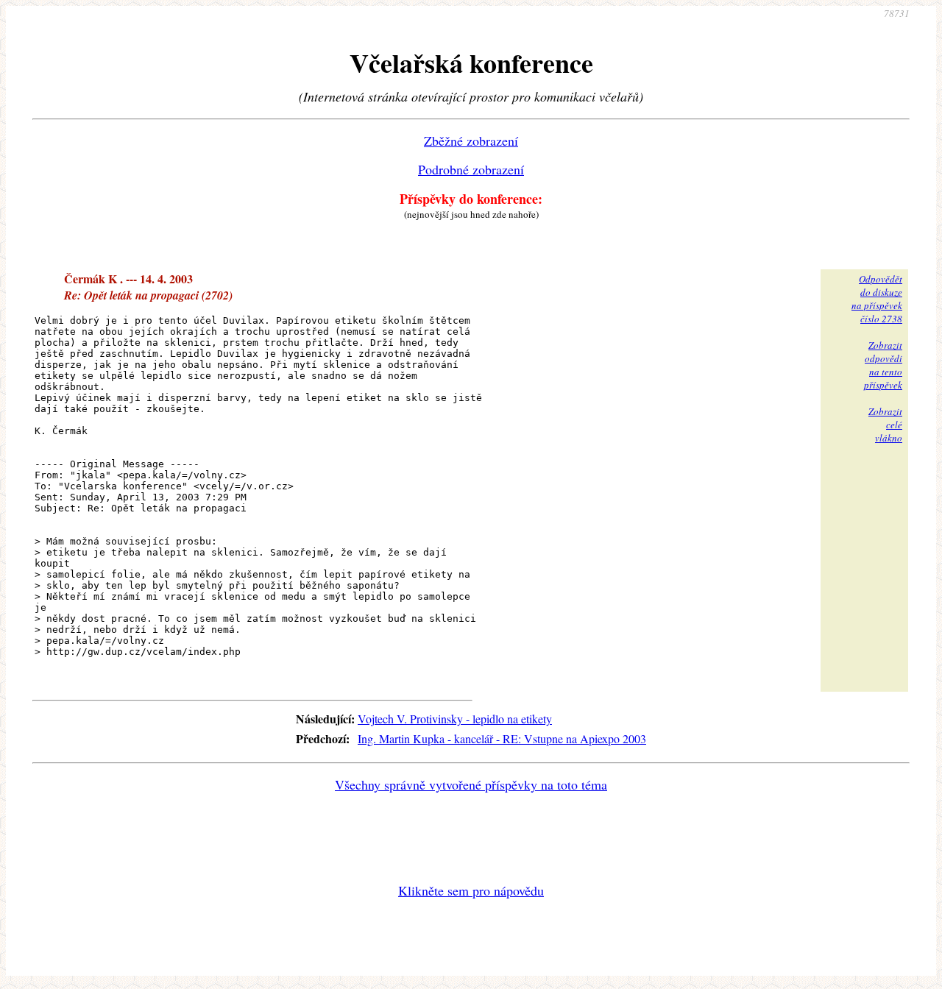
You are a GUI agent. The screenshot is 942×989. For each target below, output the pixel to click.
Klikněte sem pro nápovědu (471, 890)
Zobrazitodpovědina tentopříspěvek (883, 364)
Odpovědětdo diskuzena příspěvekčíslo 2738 (876, 298)
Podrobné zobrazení (471, 169)
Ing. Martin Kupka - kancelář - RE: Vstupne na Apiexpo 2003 (502, 738)
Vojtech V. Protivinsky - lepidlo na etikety (455, 718)
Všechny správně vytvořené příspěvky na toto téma (471, 784)
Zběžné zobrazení (471, 140)
